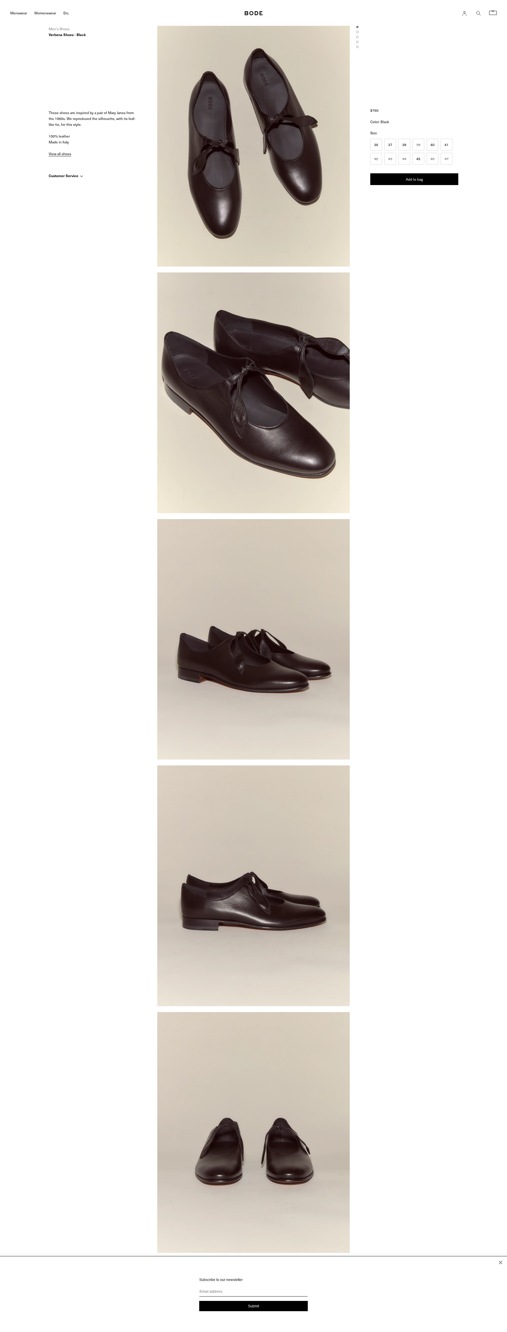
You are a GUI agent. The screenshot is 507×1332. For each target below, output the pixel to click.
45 (418, 158)
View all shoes (60, 153)
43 (390, 158)
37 (390, 144)
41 (447, 144)
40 (432, 144)
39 (418, 144)
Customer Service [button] (64, 175)
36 (376, 144)
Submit (253, 1306)
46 (432, 158)
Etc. (66, 12)
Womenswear (45, 12)
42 (376, 158)
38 (404, 144)
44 (404, 158)
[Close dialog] (500, 1262)
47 (447, 158)
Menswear (18, 12)
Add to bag (414, 179)
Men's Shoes (59, 28)
